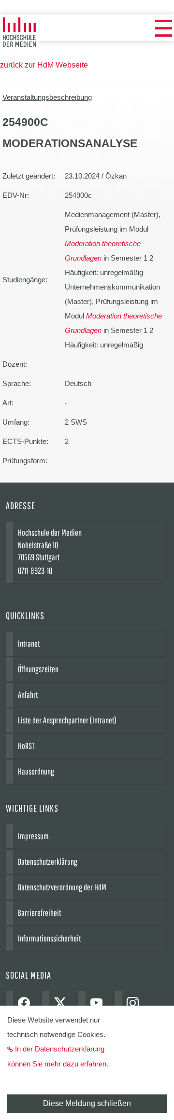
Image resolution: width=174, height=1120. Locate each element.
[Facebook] (26, 1004)
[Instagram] (135, 1004)
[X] (62, 1004)
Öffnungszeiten (38, 669)
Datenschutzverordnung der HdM (62, 887)
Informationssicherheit (49, 938)
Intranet (29, 643)
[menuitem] (163, 29)
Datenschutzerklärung (47, 862)
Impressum (33, 836)
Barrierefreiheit (39, 913)
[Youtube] (99, 1004)
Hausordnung (36, 771)
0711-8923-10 (35, 571)
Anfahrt (28, 695)
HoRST (26, 746)
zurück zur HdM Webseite (44, 65)
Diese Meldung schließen (87, 1103)
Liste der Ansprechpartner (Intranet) (67, 720)
